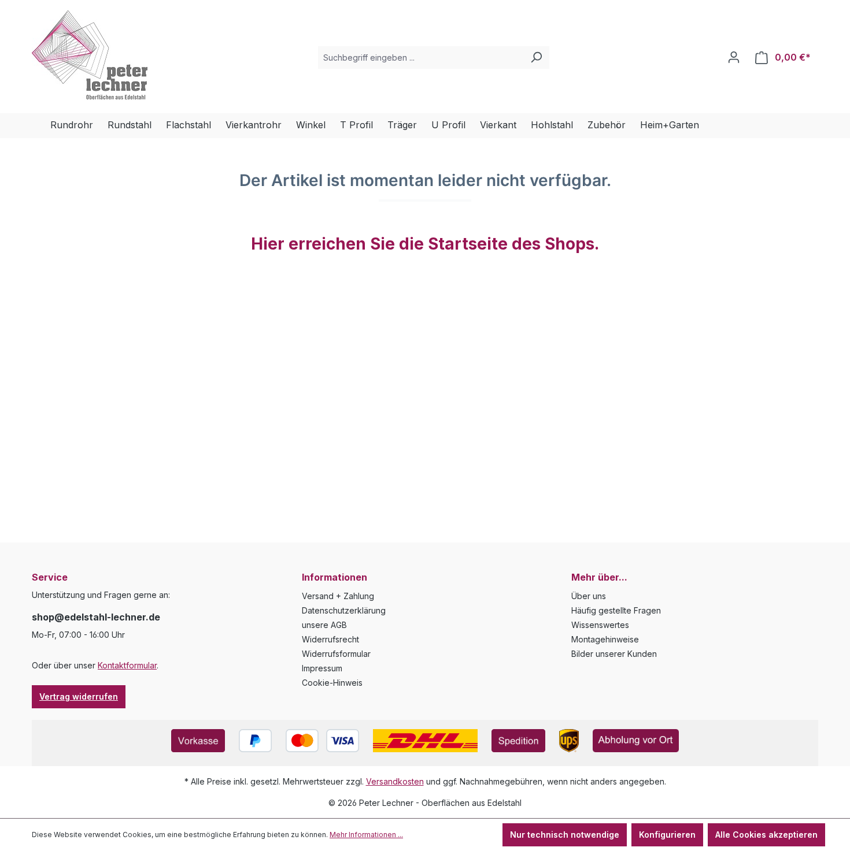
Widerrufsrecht (330, 639)
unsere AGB (324, 625)
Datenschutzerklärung (344, 610)
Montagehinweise (605, 639)
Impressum (322, 668)
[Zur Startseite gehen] (89, 54)
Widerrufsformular (336, 654)
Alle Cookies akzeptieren (766, 834)
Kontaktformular (127, 665)
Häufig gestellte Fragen (616, 610)
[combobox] (420, 57)
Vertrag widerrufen (78, 696)
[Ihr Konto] (734, 57)
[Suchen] (536, 57)
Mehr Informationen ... (366, 834)
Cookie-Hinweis (332, 683)
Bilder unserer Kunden (614, 654)
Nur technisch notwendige (564, 834)
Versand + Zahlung (338, 596)
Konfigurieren (667, 834)
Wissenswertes (600, 625)
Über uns (588, 596)
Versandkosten (395, 781)
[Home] (41, 125)
